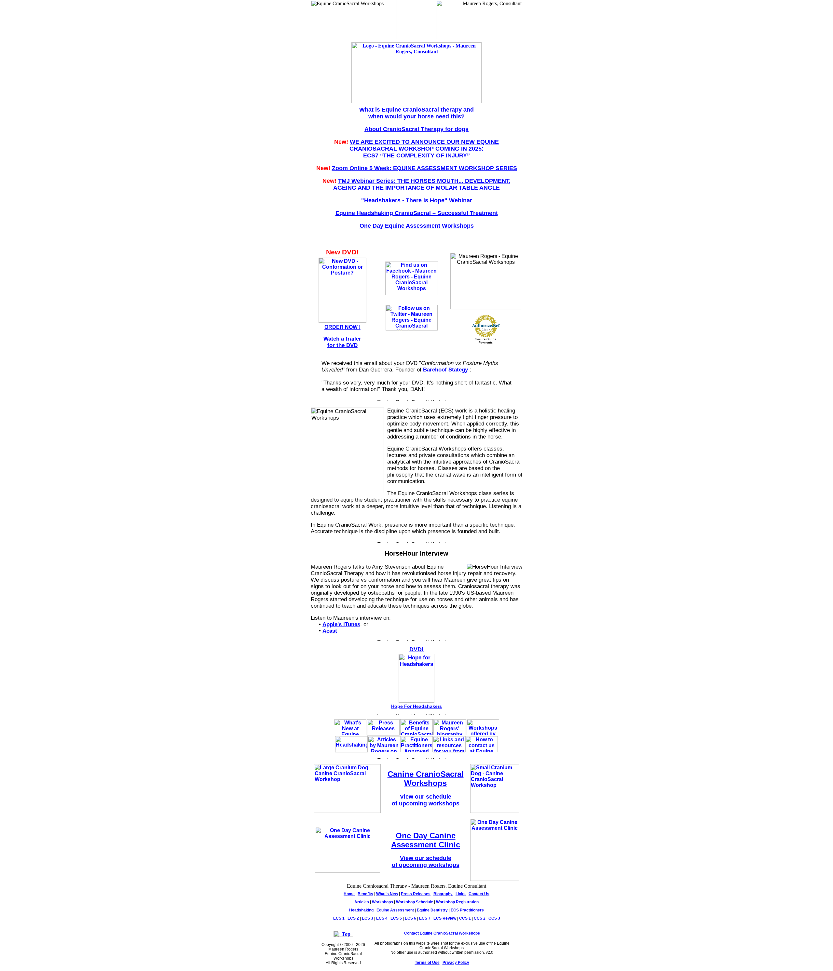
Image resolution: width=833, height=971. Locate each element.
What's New (387, 894)
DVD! (416, 649)
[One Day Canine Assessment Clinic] (347, 871)
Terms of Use (427, 962)
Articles (361, 902)
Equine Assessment (395, 910)
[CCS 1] (347, 811)
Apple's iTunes (341, 624)
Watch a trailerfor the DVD (342, 342)
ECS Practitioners (467, 910)
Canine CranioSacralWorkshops (426, 779)
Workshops (382, 902)
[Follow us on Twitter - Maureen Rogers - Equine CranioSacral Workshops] (412, 328)
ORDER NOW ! (342, 327)
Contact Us (479, 894)
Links (461, 894)
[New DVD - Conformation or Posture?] (342, 321)
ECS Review (444, 918)
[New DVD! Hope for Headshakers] (416, 701)
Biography (443, 894)
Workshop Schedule (414, 902)
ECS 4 (382, 918)
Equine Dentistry (432, 910)
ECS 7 (424, 918)
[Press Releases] (383, 733)
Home (349, 894)
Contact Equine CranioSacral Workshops (442, 933)
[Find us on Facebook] (411, 293)
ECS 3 (367, 918)
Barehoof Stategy (445, 370)
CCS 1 (465, 918)
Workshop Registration (457, 902)
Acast (329, 631)
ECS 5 (396, 918)
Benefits (365, 894)
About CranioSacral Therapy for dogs (416, 129)
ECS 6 (410, 918)
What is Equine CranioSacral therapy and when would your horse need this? (416, 113)
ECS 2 (353, 918)
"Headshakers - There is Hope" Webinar (416, 200)
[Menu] (416, 101)
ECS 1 (339, 918)
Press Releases (415, 894)
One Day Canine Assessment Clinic (425, 840)
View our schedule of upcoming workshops (425, 800)
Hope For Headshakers (416, 706)
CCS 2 (479, 918)
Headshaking (361, 910)
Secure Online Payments (485, 341)
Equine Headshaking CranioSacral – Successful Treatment (416, 213)
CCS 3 (494, 918)
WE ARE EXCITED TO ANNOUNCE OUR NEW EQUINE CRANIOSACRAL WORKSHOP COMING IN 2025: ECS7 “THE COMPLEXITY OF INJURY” (424, 149)
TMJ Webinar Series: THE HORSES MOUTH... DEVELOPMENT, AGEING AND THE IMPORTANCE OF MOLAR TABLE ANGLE (422, 184)
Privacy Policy (456, 962)
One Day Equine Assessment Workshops (417, 226)
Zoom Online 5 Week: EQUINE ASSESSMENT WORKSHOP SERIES (424, 168)
